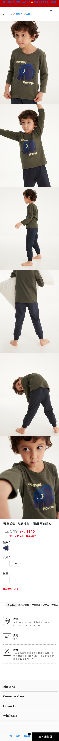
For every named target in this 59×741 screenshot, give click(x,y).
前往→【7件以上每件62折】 (23, 536)
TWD (6, 531)
